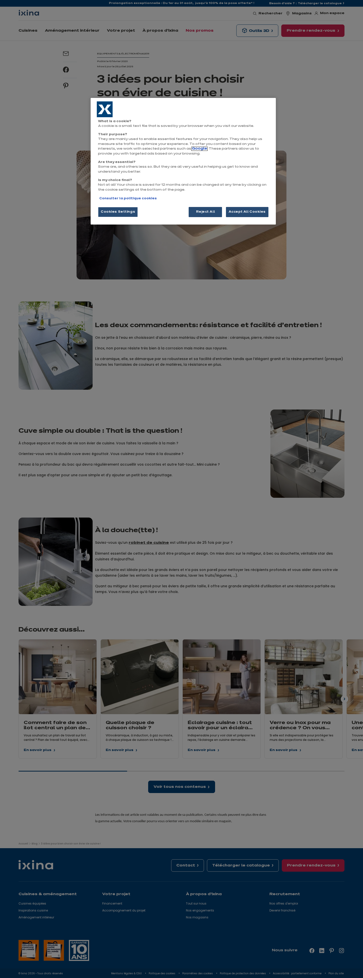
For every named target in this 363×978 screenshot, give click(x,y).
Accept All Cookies (247, 211)
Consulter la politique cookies (128, 198)
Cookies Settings (118, 211)
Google (199, 148)
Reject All (205, 211)
